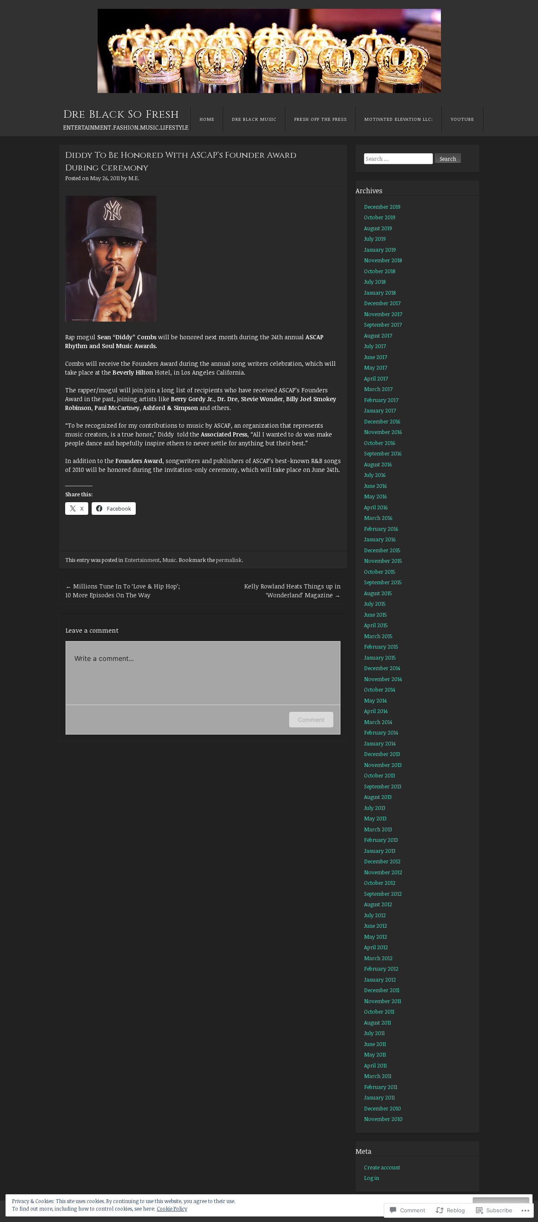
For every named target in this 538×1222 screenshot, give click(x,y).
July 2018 (374, 281)
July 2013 (374, 808)
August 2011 (377, 1022)
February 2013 (381, 840)
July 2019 (375, 238)
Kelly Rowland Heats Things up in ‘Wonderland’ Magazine (292, 590)
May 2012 (375, 936)
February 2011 (380, 1087)
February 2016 (381, 528)
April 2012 (376, 947)
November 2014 (383, 679)
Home (207, 119)
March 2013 (378, 829)
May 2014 (375, 700)
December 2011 (381, 990)
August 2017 (378, 335)
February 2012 (381, 968)
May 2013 (375, 818)
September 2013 (382, 786)
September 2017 (383, 324)
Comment (311, 719)
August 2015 (378, 593)
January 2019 (380, 249)
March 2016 (378, 518)
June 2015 (375, 614)
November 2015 (383, 560)
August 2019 (378, 228)
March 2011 (377, 1076)
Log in (371, 1178)
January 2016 (380, 539)
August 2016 (378, 464)
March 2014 (378, 722)
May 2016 (375, 496)
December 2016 (382, 421)
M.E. (133, 178)
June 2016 (375, 486)
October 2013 (379, 775)
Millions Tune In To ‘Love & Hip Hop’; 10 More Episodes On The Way (123, 590)
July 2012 (375, 915)
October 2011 (379, 1011)
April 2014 (376, 711)
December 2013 (382, 754)
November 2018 (383, 260)
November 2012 (383, 872)
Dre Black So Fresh (121, 114)
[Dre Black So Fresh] (269, 51)
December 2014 (382, 668)
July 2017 (375, 346)
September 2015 (383, 582)
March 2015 (378, 636)
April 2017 (376, 378)
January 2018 (380, 292)
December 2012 (382, 861)
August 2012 (378, 904)
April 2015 (376, 625)
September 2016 (382, 453)
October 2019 (380, 217)
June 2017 (375, 357)
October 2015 (380, 571)
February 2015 (381, 646)
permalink (229, 560)
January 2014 (380, 743)
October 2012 (380, 883)
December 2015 (382, 550)
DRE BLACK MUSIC (254, 119)
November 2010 (383, 1119)
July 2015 (375, 603)
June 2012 (375, 925)
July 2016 (374, 475)
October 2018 (379, 271)
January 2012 (380, 979)
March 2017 (378, 389)
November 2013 (383, 765)
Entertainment (142, 560)
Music (169, 560)
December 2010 (382, 1108)
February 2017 (381, 400)
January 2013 (380, 851)
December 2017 (382, 303)
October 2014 (379, 689)
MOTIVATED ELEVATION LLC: (398, 119)
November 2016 (383, 432)
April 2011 (375, 1065)
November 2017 (383, 314)
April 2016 (376, 507)
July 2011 (374, 1033)
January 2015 (380, 657)
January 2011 (379, 1097)
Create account (382, 1167)
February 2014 (381, 732)
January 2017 (380, 410)
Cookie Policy (172, 1208)
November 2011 (382, 1001)
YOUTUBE (462, 119)
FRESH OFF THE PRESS (320, 119)
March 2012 (378, 958)
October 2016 (379, 443)
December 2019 (382, 206)
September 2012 (383, 893)
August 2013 (378, 797)
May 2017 (375, 367)
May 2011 (375, 1054)
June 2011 (375, 1044)
